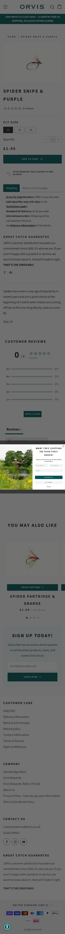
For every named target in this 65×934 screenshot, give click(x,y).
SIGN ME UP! (48, 477)
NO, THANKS (48, 482)
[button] (7, 926)
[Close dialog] (63, 446)
